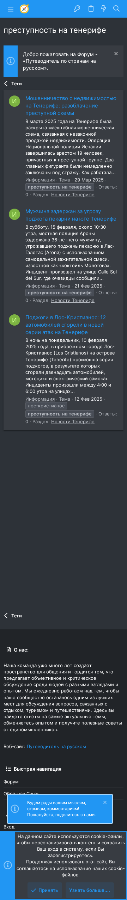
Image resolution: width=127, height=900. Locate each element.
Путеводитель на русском (56, 746)
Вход (9, 827)
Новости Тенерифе (73, 194)
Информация (40, 180)
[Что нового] (104, 9)
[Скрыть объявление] (115, 54)
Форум (11, 781)
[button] (11, 8)
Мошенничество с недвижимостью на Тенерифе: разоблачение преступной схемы (70, 105)
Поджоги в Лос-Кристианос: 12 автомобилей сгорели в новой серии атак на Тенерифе (65, 324)
